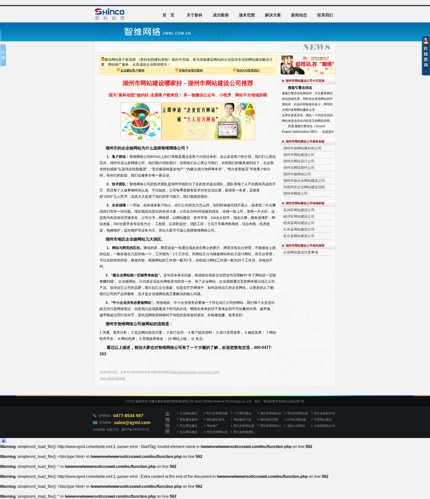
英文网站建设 (189, 426)
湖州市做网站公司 (297, 174)
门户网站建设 (242, 413)
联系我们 (325, 15)
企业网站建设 (189, 413)
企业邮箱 (99, 429)
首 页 (168, 15)
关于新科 (195, 15)
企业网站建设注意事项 (300, 252)
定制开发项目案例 (191, 70)
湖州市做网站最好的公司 (302, 148)
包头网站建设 (189, 432)
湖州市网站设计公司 (299, 161)
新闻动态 (299, 15)
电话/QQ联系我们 (248, 70)
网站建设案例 (189, 419)
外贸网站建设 (323, 419)
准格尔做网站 (296, 426)
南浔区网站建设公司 (299, 216)
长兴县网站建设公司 (299, 229)
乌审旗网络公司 (324, 426)
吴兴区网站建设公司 (299, 210)
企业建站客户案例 (132, 70)
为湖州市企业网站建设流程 (304, 187)
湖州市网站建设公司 (299, 155)
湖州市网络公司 (295, 193)
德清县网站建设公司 (299, 223)
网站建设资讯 (215, 419)
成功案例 (221, 15)
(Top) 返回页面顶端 (112, 378)
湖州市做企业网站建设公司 (304, 181)
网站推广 (212, 426)
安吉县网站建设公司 (299, 236)
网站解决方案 (242, 419)
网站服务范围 (269, 419)
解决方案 (273, 15)
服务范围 (247, 15)
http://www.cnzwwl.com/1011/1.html (195, 372)
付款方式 (112, 429)
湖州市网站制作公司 (299, 168)
